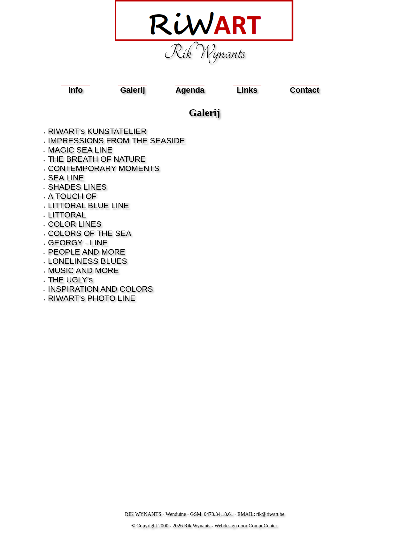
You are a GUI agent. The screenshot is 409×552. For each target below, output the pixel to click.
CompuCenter (263, 525)
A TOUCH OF (72, 196)
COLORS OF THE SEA (89, 233)
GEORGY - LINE (78, 242)
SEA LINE (66, 177)
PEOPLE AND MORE (86, 251)
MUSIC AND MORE (83, 270)
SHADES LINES (77, 186)
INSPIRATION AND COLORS (100, 288)
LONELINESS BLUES (87, 260)
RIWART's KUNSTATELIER (97, 131)
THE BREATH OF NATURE (97, 158)
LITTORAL (67, 214)
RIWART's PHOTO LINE (91, 298)
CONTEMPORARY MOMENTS (103, 168)
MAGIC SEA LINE (80, 149)
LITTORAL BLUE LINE (88, 205)
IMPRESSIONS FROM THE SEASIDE (116, 140)
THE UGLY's (70, 279)
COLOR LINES (75, 223)
